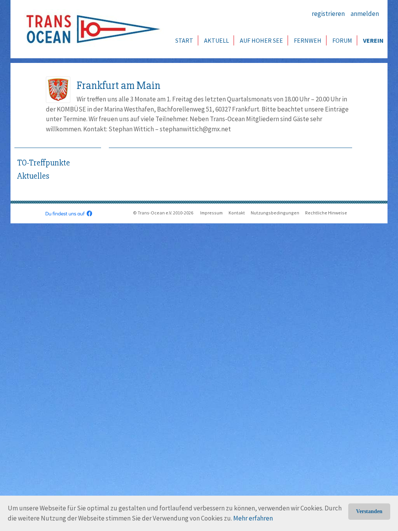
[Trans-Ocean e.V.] (90, 29)
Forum (342, 40)
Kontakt (237, 213)
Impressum (211, 213)
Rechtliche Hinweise (326, 213)
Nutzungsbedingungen (275, 213)
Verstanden (369, 511)
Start (184, 40)
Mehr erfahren (253, 518)
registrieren (328, 13)
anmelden (365, 13)
